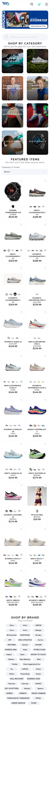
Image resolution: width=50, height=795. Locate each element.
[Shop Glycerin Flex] (25, 20)
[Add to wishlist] (21, 181)
